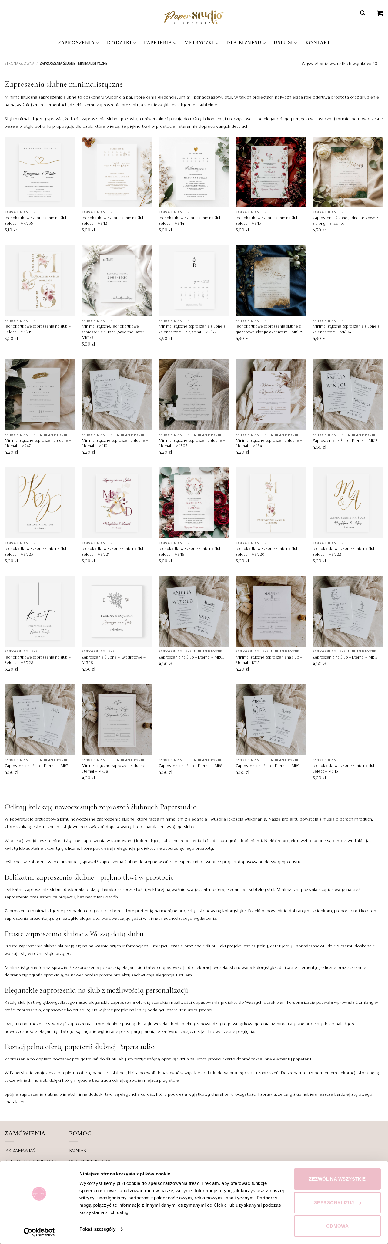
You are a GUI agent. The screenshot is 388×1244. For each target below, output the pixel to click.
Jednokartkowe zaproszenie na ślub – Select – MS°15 (269, 221)
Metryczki (199, 43)
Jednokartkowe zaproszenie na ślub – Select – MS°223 (38, 552)
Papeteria (158, 43)
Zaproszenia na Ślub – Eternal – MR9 (267, 766)
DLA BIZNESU (243, 43)
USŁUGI (283, 43)
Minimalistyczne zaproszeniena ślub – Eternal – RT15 (269, 660)
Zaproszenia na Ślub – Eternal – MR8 (190, 766)
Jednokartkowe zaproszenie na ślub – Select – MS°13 (346, 769)
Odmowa (337, 1226)
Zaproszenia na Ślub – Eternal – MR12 (345, 441)
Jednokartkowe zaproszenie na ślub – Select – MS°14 (192, 221)
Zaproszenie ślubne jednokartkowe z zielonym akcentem (345, 221)
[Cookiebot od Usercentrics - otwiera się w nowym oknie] (39, 1232)
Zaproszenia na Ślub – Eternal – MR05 (192, 658)
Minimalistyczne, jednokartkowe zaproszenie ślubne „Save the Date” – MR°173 (114, 332)
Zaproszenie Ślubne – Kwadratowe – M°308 (114, 660)
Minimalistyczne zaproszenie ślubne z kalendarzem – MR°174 (346, 329)
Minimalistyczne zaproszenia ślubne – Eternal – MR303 (192, 443)
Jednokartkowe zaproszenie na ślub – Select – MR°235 (38, 221)
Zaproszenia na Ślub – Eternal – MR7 (36, 766)
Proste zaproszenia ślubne (31, 946)
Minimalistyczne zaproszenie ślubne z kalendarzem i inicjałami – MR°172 (192, 329)
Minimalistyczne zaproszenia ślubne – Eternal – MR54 (269, 443)
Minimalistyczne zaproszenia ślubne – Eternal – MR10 (115, 443)
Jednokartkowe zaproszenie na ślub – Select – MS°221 (115, 552)
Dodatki (119, 43)
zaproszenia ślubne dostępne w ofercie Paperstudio (150, 862)
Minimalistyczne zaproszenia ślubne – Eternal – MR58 (115, 769)
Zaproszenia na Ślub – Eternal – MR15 (345, 658)
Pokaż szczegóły (97, 1229)
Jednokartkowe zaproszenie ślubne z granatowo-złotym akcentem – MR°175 (269, 329)
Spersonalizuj (334, 1202)
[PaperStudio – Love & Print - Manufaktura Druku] (194, 17)
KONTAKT (318, 43)
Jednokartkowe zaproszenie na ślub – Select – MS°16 (192, 552)
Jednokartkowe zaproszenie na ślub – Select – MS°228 (38, 660)
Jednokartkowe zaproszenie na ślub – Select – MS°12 (115, 221)
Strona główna (19, 64)
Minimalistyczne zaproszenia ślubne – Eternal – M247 (38, 443)
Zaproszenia (76, 43)
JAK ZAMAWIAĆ (20, 1150)
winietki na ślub (32, 1080)
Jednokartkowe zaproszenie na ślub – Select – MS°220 (269, 552)
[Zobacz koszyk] (380, 13)
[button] (363, 13)
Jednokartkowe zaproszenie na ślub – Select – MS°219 (38, 329)
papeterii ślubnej (90, 1046)
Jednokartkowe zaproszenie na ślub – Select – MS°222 (346, 552)
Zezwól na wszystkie (337, 1179)
